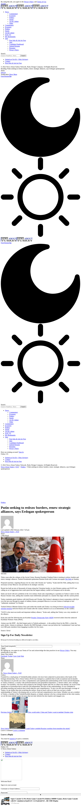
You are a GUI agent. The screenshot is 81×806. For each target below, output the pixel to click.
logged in (13, 739)
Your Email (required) (8, 646)
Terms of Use (41, 2)
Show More (13, 74)
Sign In (21, 452)
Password (4, 793)
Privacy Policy (29, 2)
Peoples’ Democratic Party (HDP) (42, 618)
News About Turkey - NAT (10, 532)
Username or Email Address (10, 789)
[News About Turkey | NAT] (24, 8)
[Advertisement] (40, 486)
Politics (3, 502)
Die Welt (68, 579)
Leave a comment (19, 730)
